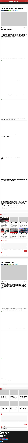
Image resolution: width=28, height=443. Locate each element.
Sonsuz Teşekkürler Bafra (4, 384)
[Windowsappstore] (1, 441)
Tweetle (6, 10)
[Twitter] (2, 438)
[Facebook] (1, 438)
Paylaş (3, 10)
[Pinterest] (1, 439)
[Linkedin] (5, 438)
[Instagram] (4, 438)
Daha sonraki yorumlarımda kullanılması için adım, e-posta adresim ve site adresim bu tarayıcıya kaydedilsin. (12, 249)
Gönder (10, 10)
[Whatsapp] (2, 439)
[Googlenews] (4, 439)
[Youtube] (7, 438)
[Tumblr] (2, 441)
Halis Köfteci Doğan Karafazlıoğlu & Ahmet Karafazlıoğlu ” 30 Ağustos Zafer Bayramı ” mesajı (10, 3)
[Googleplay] (7, 439)
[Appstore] (5, 439)
